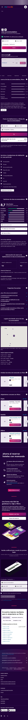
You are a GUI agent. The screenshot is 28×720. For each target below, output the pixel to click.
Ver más (25, 398)
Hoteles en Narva (6, 641)
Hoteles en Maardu (6, 630)
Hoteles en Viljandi (6, 635)
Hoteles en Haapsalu (6, 639)
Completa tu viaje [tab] (17, 620)
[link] (15, 409)
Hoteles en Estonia (21, 667)
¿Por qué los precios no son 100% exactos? (12, 662)
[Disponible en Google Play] (4, 710)
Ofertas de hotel (5, 667)
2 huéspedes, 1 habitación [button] (9, 44)
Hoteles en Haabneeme (7, 637)
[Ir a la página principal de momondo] (8, 7)
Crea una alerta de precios (12, 483)
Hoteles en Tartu (5, 628)
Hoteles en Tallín (5, 626)
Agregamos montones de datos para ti (11, 660)
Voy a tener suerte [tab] (7, 620)
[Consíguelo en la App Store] (11, 710)
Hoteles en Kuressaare (7, 634)
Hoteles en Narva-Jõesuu (7, 632)
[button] (2, 7)
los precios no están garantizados (8, 654)
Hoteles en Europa (13, 667)
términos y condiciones (22, 599)
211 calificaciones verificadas (16, 36)
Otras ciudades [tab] (6, 617)
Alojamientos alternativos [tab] (17, 617)
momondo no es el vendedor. (9, 658)
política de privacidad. (8, 600)
